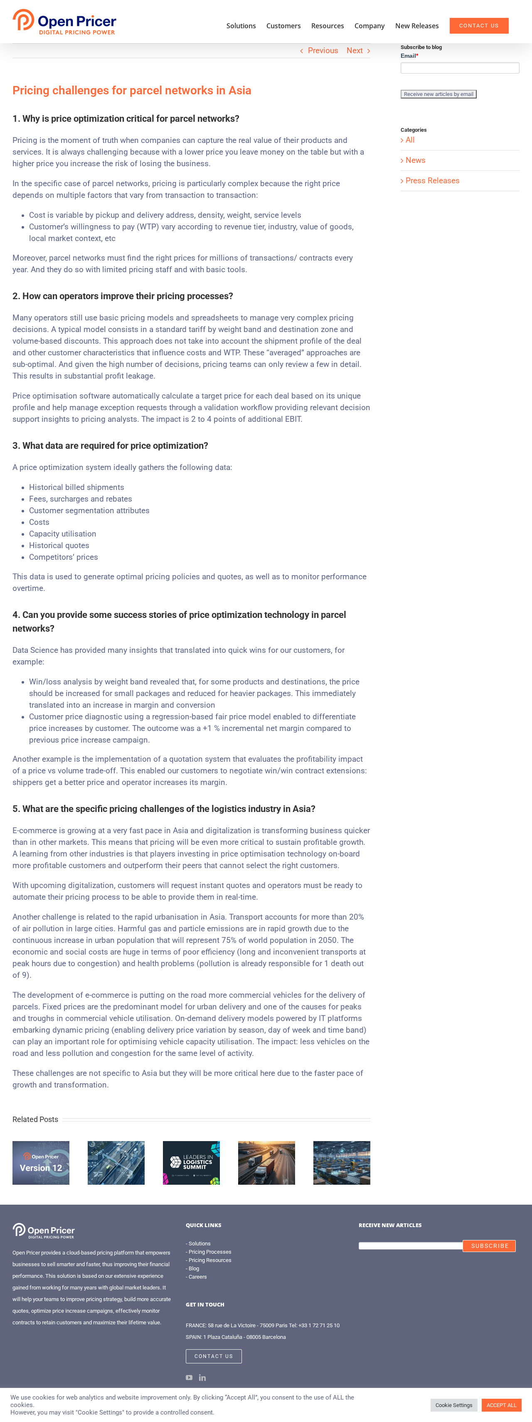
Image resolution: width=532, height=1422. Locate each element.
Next (355, 50)
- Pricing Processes (209, 1252)
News (416, 160)
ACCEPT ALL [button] (502, 1405)
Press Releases (433, 180)
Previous (323, 50)
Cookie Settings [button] (454, 1405)
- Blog (192, 1268)
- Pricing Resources (209, 1260)
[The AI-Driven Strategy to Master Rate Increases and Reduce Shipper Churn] (266, 1145)
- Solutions (198, 1243)
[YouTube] (189, 1377)
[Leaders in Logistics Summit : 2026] (191, 1145)
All (410, 140)
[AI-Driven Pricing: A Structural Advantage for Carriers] (116, 1145)
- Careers (196, 1277)
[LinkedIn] (202, 1377)
